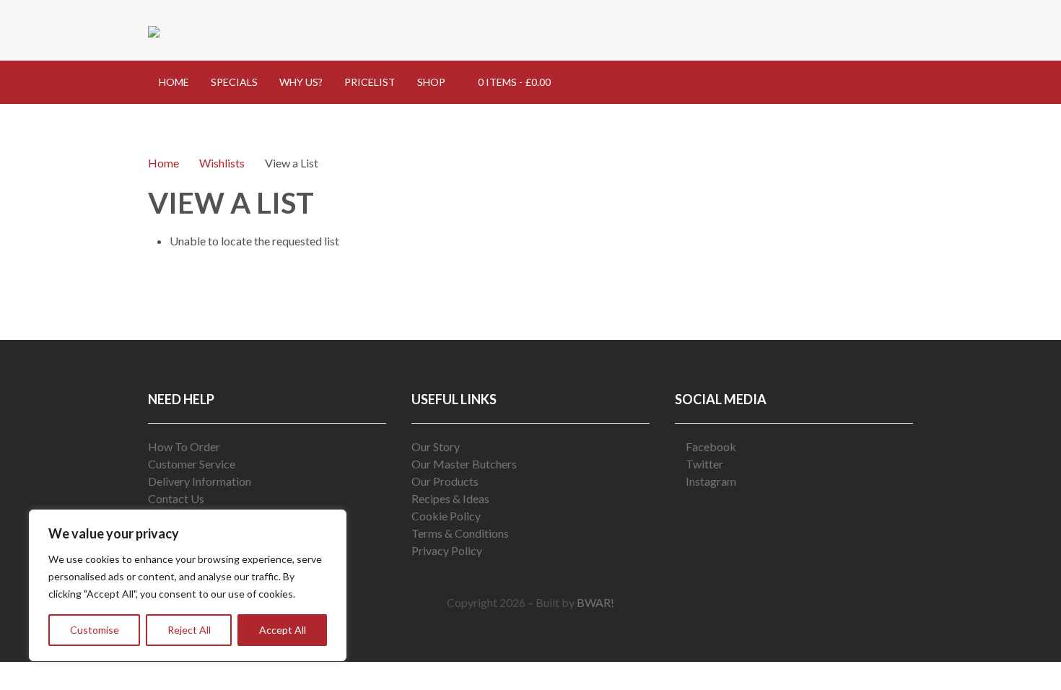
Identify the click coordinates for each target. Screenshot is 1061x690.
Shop (431, 82)
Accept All (282, 630)
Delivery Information (199, 481)
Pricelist (370, 82)
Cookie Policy (446, 516)
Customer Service (191, 464)
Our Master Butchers (464, 464)
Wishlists (222, 163)
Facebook (710, 446)
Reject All (189, 630)
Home (174, 82)
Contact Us (176, 498)
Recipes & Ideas (450, 498)
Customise (94, 630)
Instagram (710, 481)
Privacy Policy (446, 550)
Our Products (445, 481)
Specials (234, 82)
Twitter (703, 464)
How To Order (184, 446)
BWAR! (595, 602)
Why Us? (301, 82)
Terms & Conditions (460, 533)
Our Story (435, 446)
